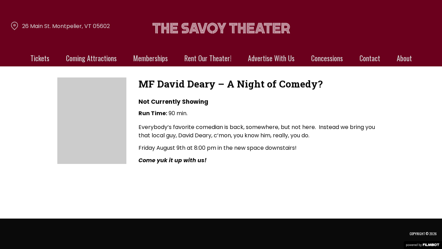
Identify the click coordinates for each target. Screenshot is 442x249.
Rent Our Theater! (207, 58)
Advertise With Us (271, 58)
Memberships (150, 58)
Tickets (39, 58)
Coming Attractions (91, 58)
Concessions (327, 58)
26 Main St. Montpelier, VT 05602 (66, 26)
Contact (369, 58)
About (404, 58)
